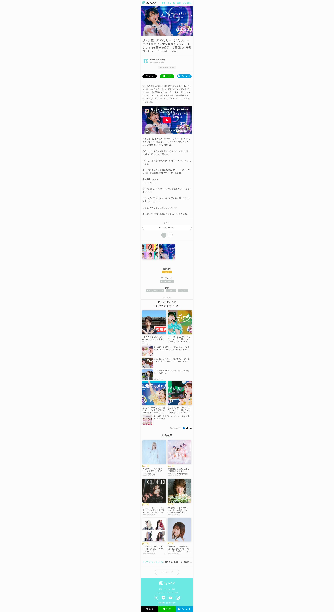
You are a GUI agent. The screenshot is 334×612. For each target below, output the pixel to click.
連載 (179, 3)
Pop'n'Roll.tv (167, 297)
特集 (176, 593)
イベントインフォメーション (155, 291)
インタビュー (188, 3)
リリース (183, 291)
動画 (171, 291)
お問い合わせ (171, 603)
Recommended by (176, 428)
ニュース (171, 3)
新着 (163, 3)
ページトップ (167, 572)
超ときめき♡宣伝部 (167, 281)
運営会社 (161, 603)
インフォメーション (167, 228)
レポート (170, 593)
